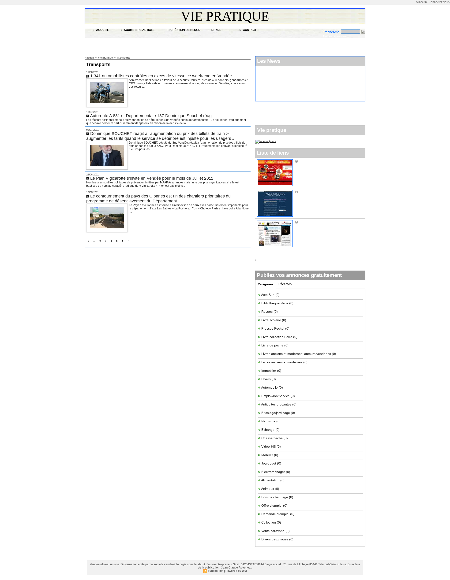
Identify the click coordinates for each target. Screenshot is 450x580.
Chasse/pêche (272, 438)
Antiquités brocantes (276, 404)
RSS (217, 30)
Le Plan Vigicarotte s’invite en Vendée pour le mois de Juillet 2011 (151, 178)
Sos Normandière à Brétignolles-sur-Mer (329, 191)
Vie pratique (225, 16)
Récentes (285, 284)
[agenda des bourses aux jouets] (265, 141)
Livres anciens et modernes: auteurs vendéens (296, 354)
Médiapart (306, 222)
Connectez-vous (439, 2)
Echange (267, 429)
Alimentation (270, 480)
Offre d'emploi (271, 505)
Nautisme (268, 421)
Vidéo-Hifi (269, 446)
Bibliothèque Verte (275, 303)
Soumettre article (138, 30)
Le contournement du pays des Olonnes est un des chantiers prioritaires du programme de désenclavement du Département (158, 198)
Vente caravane (273, 531)
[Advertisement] (170, 44)
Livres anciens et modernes (281, 362)
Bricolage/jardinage (275, 413)
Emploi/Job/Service (275, 396)
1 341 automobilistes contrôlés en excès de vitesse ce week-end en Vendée (161, 76)
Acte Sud (268, 295)
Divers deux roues (274, 539)
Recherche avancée (334, 36)
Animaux (267, 489)
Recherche (332, 32)
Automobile (270, 387)
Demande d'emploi (275, 514)
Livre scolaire (271, 320)
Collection (269, 522)
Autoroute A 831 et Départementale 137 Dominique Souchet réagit (152, 115)
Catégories (265, 284)
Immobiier (269, 370)
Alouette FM (308, 161)
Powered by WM (236, 571)
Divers (266, 379)
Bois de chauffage (275, 497)
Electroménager (273, 472)
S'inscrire (422, 2)
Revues (267, 311)
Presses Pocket (273, 328)
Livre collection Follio (276, 337)
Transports (123, 57)
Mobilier (267, 455)
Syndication (215, 571)
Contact (249, 30)
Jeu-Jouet (268, 463)
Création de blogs (185, 30)
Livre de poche (272, 345)
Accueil (102, 30)
